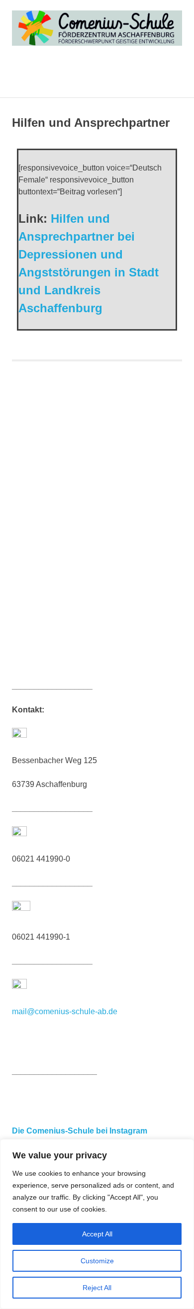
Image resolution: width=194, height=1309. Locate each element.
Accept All (97, 1234)
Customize (97, 1261)
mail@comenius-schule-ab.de (64, 1011)
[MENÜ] (167, 75)
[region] (97, 1224)
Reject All (97, 1288)
